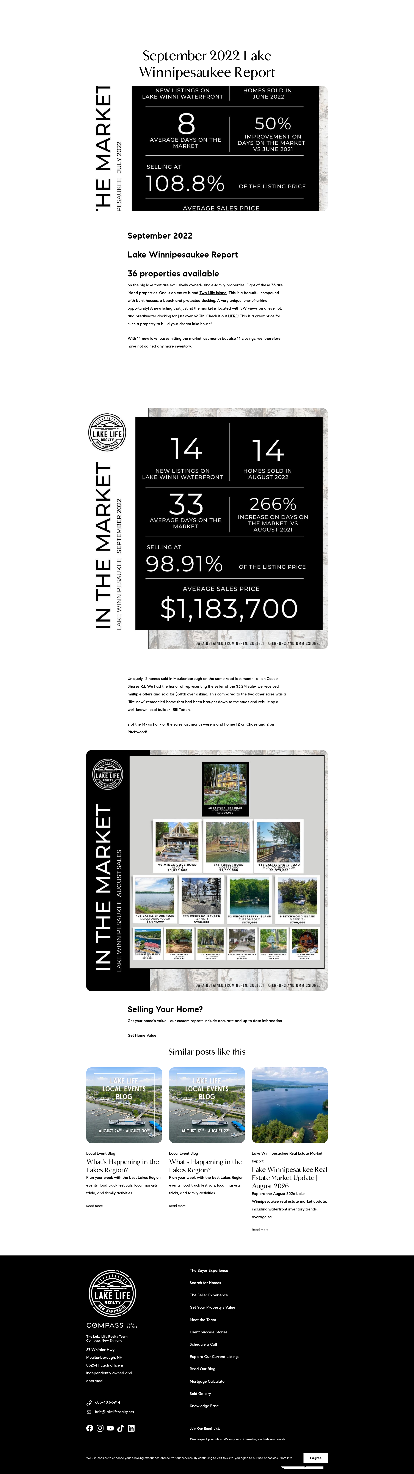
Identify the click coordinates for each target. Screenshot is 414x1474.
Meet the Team (203, 1320)
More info (285, 1458)
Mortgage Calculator (208, 1382)
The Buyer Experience (209, 1271)
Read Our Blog (202, 1369)
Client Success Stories (208, 1332)
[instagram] (100, 1428)
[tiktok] (120, 1428)
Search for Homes (205, 1283)
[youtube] (110, 1428)
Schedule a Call (203, 1345)
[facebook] (89, 1428)
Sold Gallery (200, 1394)
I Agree (315, 1458)
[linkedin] (131, 1428)
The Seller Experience (209, 1295)
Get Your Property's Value (212, 1308)
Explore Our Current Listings (214, 1357)
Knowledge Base (204, 1406)
